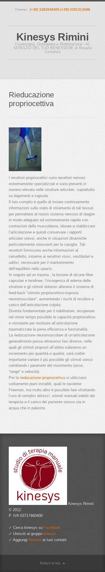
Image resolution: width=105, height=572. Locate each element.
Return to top (50, 563)
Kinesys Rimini (52, 37)
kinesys (50, 533)
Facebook (52, 527)
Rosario (35, 540)
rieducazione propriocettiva (42, 378)
